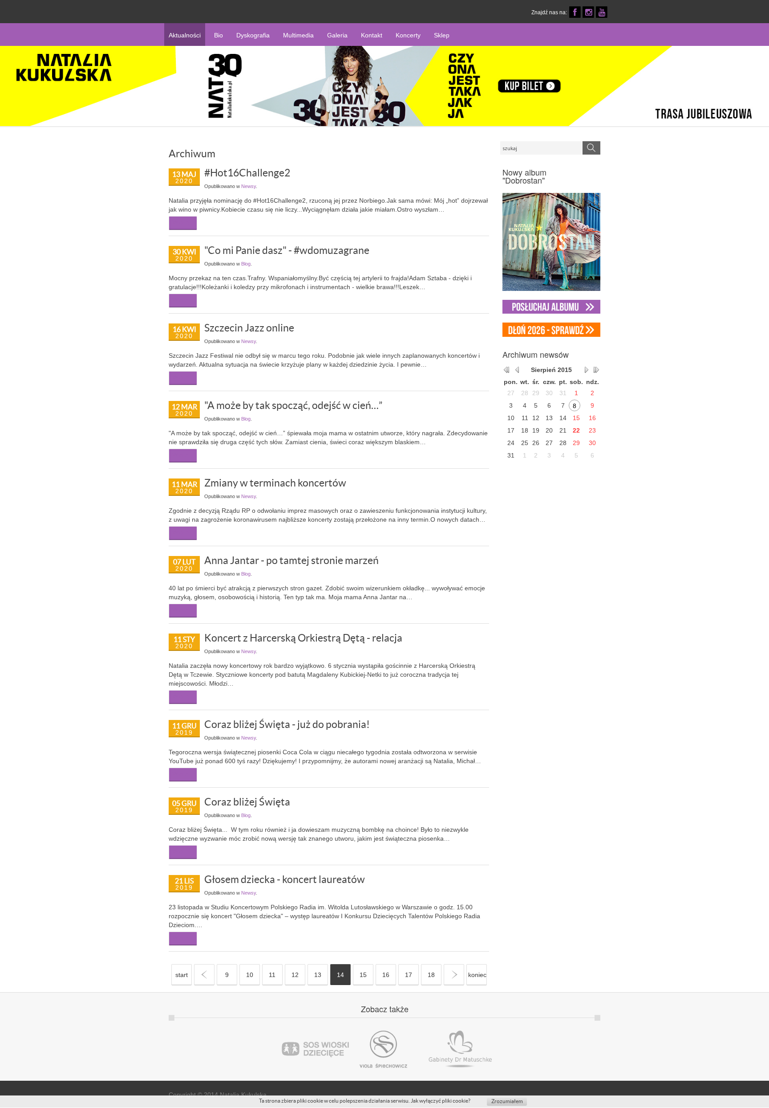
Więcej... (183, 222)
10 (249, 974)
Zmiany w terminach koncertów (275, 483)
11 (272, 974)
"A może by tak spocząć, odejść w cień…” (293, 405)
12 (295, 974)
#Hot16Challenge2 (247, 173)
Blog (246, 263)
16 (385, 974)
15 (363, 974)
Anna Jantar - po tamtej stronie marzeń (291, 560)
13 (317, 974)
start (181, 974)
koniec (477, 974)
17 (408, 974)
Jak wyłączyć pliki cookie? (440, 1101)
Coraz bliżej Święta (247, 802)
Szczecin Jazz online (249, 328)
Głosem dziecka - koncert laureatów (284, 879)
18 (431, 974)
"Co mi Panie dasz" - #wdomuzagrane (286, 250)
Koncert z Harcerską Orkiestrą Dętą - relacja (303, 638)
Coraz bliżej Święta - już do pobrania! (287, 724)
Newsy (248, 186)
